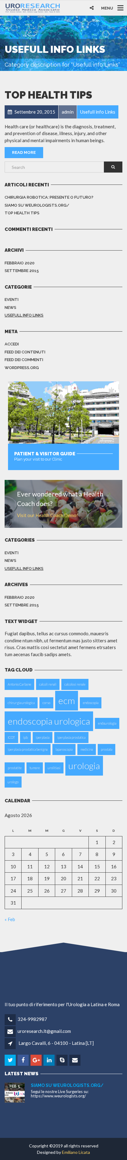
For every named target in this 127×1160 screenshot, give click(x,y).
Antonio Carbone (19, 684)
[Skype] (62, 1060)
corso (46, 703)
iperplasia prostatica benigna (27, 749)
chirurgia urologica (21, 703)
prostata (106, 749)
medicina (86, 749)
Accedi (12, 344)
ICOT (11, 737)
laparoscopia (63, 749)
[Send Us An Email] (75, 1060)
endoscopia (90, 703)
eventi (11, 299)
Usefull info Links (24, 315)
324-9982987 (32, 1019)
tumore (35, 768)
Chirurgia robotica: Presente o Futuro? (49, 197)
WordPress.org (22, 367)
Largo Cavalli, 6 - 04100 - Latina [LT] (56, 1043)
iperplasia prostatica (71, 737)
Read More (24, 152)
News (10, 307)
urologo (13, 782)
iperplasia (42, 737)
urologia (84, 765)
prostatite (15, 768)
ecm (66, 700)
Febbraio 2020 (20, 263)
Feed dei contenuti (25, 352)
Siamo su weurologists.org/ (37, 205)
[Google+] (37, 1060)
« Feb (10, 919)
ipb (25, 737)
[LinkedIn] (49, 1060)
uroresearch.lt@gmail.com (44, 1031)
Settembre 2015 (22, 270)
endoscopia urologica (49, 721)
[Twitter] (11, 1060)
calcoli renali (47, 684)
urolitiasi (54, 768)
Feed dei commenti (24, 359)
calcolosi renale (74, 684)
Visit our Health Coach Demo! (47, 515)
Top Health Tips (48, 95)
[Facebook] (24, 1060)
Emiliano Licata (76, 1152)
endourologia (107, 723)
